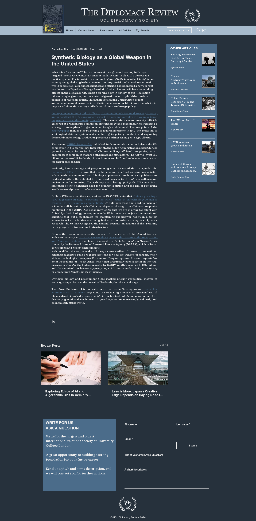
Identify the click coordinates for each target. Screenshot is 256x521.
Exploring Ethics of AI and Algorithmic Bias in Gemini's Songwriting (66, 393)
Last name (183, 424)
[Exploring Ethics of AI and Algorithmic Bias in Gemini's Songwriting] (71, 368)
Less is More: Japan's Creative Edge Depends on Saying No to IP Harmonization (137, 393)
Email (129, 438)
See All (164, 344)
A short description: (136, 469)
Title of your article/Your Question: (144, 454)
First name (131, 424)
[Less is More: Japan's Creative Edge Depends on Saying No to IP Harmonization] (138, 368)
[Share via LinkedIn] (53, 321)
